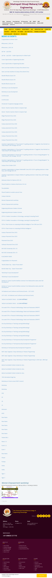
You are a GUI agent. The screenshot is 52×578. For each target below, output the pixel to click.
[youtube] (49, 516)
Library (5, 565)
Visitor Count (21, 568)
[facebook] (38, 516)
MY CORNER (20, 31)
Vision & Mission (7, 550)
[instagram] (43, 516)
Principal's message (7, 548)
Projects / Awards (7, 570)
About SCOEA (6, 545)
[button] (8, 21)
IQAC (32, 29)
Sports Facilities (7, 562)
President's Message (7, 547)
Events (20, 565)
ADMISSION (13, 31)
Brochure (36, 562)
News (20, 563)
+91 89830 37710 (18, 523)
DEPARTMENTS (25, 29)
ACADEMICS (18, 29)
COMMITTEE (47, 29)
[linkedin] (46, 516)
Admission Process (22, 545)
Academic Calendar (38, 563)
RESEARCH (6, 31)
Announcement (22, 562)
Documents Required (23, 547)
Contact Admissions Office (24, 548)
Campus (5, 563)
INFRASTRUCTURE (39, 29)
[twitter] (41, 516)
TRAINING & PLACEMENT (39, 31)
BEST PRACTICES (28, 31)
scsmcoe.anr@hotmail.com (32, 523)
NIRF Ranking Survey (39, 566)
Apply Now (41, 575)
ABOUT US (11, 29)
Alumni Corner (6, 552)
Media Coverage (22, 566)
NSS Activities (6, 566)
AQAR (36, 568)
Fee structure (37, 565)
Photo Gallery (6, 568)
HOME (5, 29)
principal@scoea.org (31, 524)
